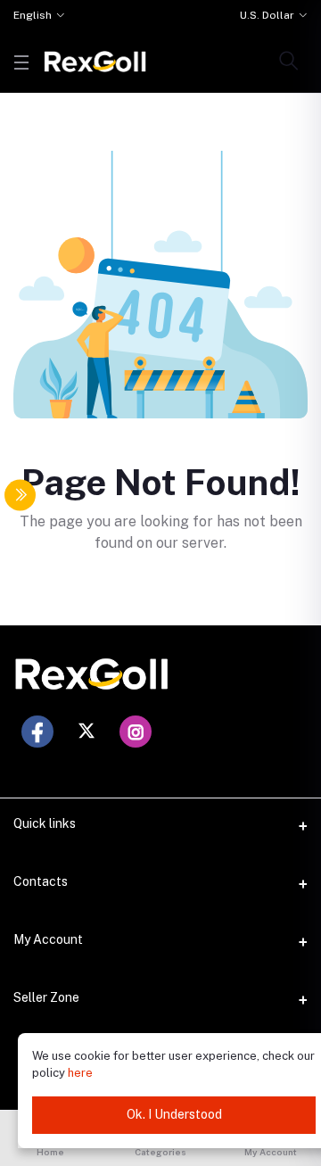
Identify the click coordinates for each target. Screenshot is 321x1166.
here (80, 1072)
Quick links (44, 823)
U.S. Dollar (267, 15)
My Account (48, 939)
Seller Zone (46, 997)
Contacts (40, 881)
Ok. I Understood (174, 1114)
